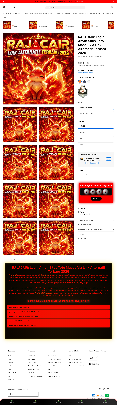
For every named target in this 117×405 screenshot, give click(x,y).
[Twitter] (82, 238)
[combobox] (65, 7)
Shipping (89, 65)
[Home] (7, 7)
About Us (72, 356)
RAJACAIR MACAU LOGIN (100, 13)
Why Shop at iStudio (75, 362)
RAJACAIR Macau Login (43, 293)
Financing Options (34, 369)
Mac (9, 356)
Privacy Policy (53, 372)
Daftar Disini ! (80, 1)
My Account (52, 356)
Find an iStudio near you (76, 359)
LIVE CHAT (105, 403)
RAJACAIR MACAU (28, 13)
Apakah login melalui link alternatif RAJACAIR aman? (24, 312)
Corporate (31, 359)
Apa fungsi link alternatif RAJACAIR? (19, 307)
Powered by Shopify (103, 398)
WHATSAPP (81, 403)
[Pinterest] (85, 238)
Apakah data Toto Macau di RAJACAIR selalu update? (24, 316)
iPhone (10, 362)
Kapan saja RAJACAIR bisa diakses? (19, 321)
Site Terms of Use (54, 376)
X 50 (81, 145)
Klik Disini (96, 199)
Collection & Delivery (55, 359)
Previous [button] (4, 2)
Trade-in (31, 372)
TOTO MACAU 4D (86, 13)
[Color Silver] (88, 81)
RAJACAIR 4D (75, 13)
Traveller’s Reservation (35, 376)
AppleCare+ (32, 356)
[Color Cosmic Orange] (80, 81)
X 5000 (82, 126)
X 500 (82, 138)
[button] (6, 14)
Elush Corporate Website (77, 366)
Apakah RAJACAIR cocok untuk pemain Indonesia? (23, 325)
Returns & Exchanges (55, 362)
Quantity (81, 170)
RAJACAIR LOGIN (15, 13)
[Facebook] (79, 238)
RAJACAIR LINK (49, 13)
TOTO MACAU (39, 13)
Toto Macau (45, 275)
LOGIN (35, 403)
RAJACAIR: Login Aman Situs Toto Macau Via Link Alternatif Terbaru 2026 (58, 1)
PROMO (12, 403)
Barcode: (92, 56)
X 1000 (82, 132)
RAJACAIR (6, 13)
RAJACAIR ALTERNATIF (62, 13)
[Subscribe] (36, 394)
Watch (10, 366)
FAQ (49, 369)
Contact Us (52, 366)
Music (10, 369)
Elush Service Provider (35, 366)
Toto (9, 376)
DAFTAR (58, 403)
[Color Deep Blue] (84, 81)
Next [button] (113, 2)
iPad (9, 359)
